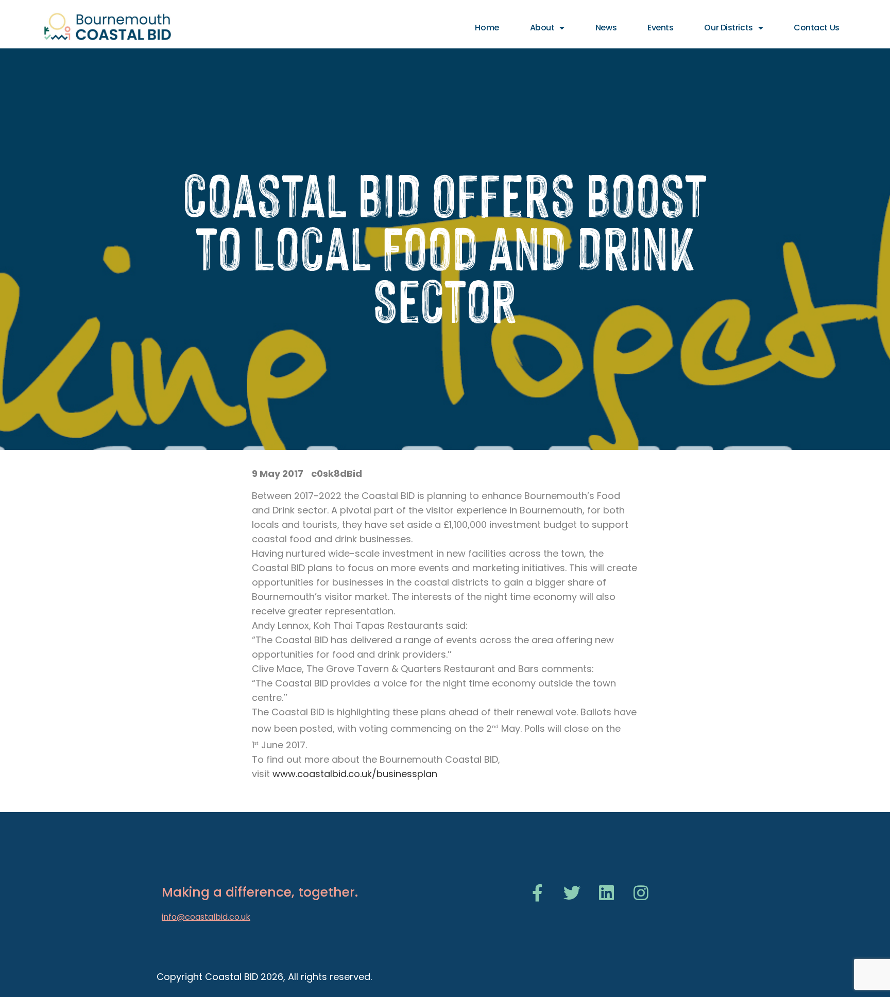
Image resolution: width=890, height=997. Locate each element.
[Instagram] (640, 892)
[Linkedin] (606, 892)
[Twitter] (571, 892)
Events (660, 27)
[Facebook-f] (537, 892)
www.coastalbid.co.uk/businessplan (354, 773)
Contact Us (817, 27)
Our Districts (728, 27)
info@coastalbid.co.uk (206, 917)
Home (487, 27)
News (606, 27)
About (542, 27)
